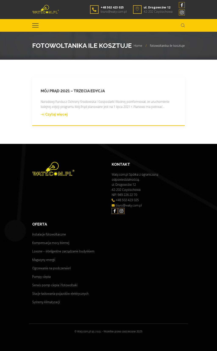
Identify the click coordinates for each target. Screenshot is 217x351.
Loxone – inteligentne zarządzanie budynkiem (63, 251)
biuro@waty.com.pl (114, 12)
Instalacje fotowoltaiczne (49, 234)
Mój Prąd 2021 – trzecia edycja (73, 91)
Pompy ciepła (41, 277)
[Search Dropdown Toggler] (183, 25)
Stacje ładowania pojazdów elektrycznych (60, 294)
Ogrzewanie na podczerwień (51, 268)
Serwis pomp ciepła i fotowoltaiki (54, 285)
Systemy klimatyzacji (46, 302)
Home (138, 46)
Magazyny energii (43, 260)
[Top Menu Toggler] (35, 25)
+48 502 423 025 (112, 7)
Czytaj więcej (54, 114)
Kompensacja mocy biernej (50, 243)
